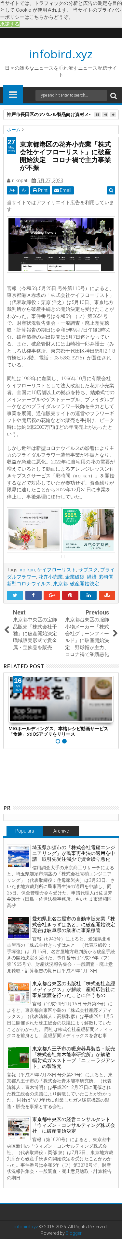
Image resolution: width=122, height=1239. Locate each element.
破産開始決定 (84, 584)
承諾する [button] (10, 24)
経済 (92, 577)
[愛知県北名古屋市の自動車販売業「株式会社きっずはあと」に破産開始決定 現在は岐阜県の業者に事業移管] (18, 927)
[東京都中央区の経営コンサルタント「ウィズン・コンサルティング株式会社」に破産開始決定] (18, 1128)
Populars (24, 831)
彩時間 (106, 577)
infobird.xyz (61, 54)
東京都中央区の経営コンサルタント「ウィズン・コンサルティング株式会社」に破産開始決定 (73, 1125)
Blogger (74, 1233)
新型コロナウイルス (29, 584)
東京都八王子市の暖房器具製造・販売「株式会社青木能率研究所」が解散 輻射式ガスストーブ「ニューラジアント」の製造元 (73, 1057)
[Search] (113, 95)
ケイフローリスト (56, 570)
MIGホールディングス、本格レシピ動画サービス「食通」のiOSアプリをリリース (58, 731)
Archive (61, 831)
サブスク (88, 570)
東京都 (60, 584)
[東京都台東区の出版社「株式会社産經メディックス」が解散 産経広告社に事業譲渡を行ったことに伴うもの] (18, 992)
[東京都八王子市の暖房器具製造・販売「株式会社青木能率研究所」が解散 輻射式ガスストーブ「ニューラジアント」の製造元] (18, 1057)
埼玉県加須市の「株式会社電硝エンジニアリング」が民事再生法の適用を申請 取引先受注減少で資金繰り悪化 (73, 853)
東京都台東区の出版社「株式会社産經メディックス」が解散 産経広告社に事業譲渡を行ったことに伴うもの (73, 989)
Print (42, 190)
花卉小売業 (50, 577)
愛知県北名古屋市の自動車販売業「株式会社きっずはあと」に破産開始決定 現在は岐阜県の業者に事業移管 (76, 924)
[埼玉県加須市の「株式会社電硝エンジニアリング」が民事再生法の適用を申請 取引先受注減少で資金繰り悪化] (18, 856)
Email (65, 190)
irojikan (27, 570)
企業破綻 (75, 577)
